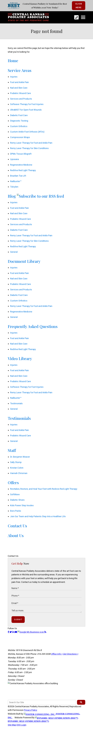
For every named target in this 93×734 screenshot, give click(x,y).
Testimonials (16, 403)
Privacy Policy (30, 710)
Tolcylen (14, 186)
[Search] (81, 702)
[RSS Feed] (45, 632)
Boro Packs (15, 511)
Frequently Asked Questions (33, 326)
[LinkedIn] (13, 632)
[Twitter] (11, 632)
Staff (12, 450)
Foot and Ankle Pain (19, 82)
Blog (12, 196)
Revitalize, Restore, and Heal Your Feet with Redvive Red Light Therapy (43, 489)
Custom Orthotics (18, 126)
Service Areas (19, 70)
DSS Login (21, 725)
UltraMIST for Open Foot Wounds (26, 109)
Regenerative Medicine (21, 164)
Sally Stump (16, 462)
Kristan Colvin (16, 467)
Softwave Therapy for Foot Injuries (26, 104)
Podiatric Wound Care (20, 93)
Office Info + (56, 654)
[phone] (76, 17)
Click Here (78, 6)
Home (13, 60)
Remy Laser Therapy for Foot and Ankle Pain (31, 143)
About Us (16, 535)
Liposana (14, 159)
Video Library (20, 358)
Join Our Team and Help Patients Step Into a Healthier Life (38, 516)
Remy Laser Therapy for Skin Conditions (29, 148)
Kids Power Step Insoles (22, 505)
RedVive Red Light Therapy (23, 170)
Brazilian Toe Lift (18, 175)
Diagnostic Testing (19, 120)
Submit (18, 619)
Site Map (12, 725)
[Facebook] (9, 632)
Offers (13, 482)
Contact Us (17, 525)
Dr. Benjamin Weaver (20, 457)
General (14, 252)
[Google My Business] (31, 632)
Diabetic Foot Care (19, 115)
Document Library (24, 261)
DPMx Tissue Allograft (20, 154)
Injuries (13, 76)
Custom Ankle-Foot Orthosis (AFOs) (27, 131)
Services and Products (21, 98)
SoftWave (15, 494)
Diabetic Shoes (17, 500)
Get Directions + (70, 654)
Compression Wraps (20, 137)
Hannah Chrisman (18, 473)
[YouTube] (16, 632)
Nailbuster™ (15, 181)
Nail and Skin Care (18, 88)
